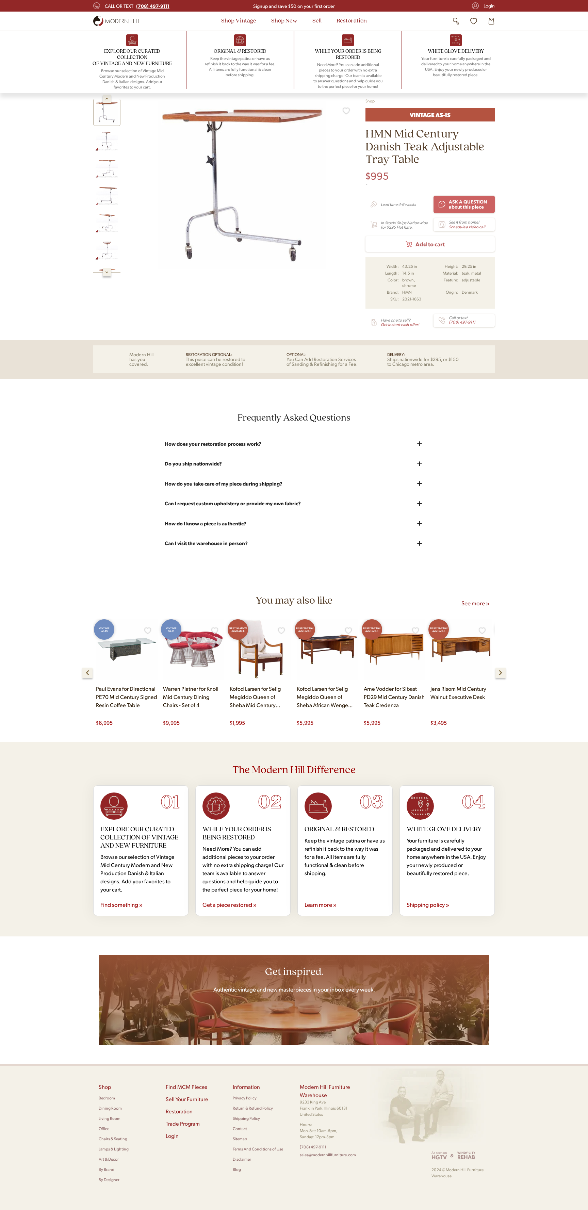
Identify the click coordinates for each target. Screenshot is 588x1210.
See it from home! (467, 224)
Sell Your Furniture (187, 1098)
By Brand (106, 1169)
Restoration (352, 20)
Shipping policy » (428, 904)
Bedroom (107, 1097)
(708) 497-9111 (313, 1146)
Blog (237, 1169)
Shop (370, 101)
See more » (475, 603)
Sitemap (240, 1138)
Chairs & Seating (113, 1138)
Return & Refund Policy (253, 1108)
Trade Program (183, 1123)
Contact (240, 1128)
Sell (317, 20)
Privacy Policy (245, 1097)
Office (104, 1128)
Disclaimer (242, 1159)
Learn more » (321, 904)
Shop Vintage (238, 20)
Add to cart (430, 244)
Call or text (137, 6)
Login (489, 6)
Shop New (284, 20)
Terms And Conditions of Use (258, 1148)
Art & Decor (109, 1159)
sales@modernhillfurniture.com (328, 1154)
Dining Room (110, 1108)
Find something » (121, 904)
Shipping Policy (246, 1118)
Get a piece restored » (229, 904)
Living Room (109, 1118)
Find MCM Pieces (186, 1086)
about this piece (468, 204)
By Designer (109, 1179)
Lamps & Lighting (114, 1148)
